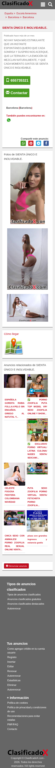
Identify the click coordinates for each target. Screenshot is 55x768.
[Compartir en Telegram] (38, 143)
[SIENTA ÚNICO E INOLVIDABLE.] (9, 119)
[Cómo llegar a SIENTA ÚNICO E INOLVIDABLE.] (14, 346)
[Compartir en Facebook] (46, 143)
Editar (10, 666)
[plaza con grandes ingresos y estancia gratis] (38, 520)
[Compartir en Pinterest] (30, 143)
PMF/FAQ (12, 724)
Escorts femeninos (26, 13)
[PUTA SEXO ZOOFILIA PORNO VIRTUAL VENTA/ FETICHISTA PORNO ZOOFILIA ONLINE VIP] (38, 468)
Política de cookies (17, 703)
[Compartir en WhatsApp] (23, 143)
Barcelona (13, 17)
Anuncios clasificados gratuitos (24, 599)
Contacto (12, 729)
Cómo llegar (11, 333)
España (9, 13)
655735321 (18, 80)
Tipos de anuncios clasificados (24, 594)
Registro (11, 657)
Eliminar (11, 685)
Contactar (18, 93)
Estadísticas (13, 680)
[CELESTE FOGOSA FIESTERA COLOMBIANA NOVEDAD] (15, 478)
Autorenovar (14, 608)
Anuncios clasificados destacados (25, 603)
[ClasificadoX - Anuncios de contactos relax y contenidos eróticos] (28, 752)
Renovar (12, 671)
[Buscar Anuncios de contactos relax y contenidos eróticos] (50, 4)
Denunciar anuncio (17, 566)
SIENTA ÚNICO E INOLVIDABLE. (24, 27)
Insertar (11, 662)
